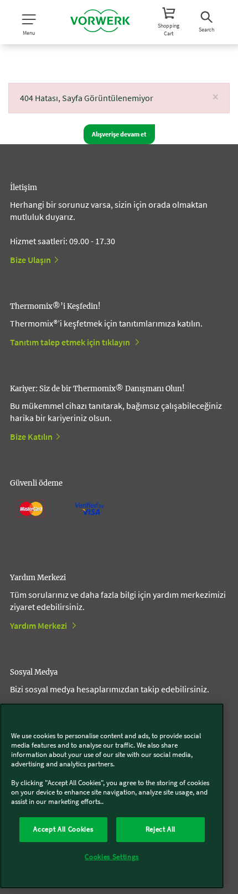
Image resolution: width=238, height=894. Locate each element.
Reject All (161, 829)
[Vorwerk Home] (100, 22)
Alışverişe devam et (119, 134)
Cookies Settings (112, 856)
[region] (112, 795)
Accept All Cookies (63, 829)
